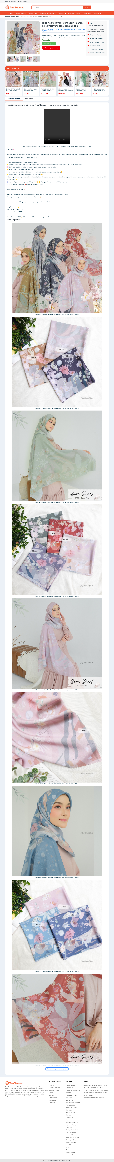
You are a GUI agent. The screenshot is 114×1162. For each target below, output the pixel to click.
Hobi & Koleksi (70, 1145)
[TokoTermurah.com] (14, 7)
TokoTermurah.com (54, 1160)
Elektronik (87, 13)
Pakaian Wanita (20, 13)
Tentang (19, 1)
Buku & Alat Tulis (71, 1142)
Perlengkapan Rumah (72, 1137)
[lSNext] (37, 37)
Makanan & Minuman (72, 1122)
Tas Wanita (69, 1110)
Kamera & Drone (71, 1135)
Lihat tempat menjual (51, 48)
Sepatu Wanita (70, 1112)
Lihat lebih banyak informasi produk (57, 1069)
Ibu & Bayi (69, 1127)
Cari (87, 7)
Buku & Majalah (70, 1152)
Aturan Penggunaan (54, 1087)
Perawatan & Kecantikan (47, 13)
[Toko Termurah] (14, 1083)
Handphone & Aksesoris (73, 1102)
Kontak (25, 1)
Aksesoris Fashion (74, 13)
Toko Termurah (66, 1160)
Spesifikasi (29, 98)
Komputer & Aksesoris (72, 1155)
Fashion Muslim (15, 16)
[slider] (10, 59)
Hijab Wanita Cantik (52, 29)
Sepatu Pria (98, 13)
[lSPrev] (9, 37)
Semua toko (52, 1100)
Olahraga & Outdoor (72, 1140)
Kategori (13, 1)
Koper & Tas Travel (71, 1107)
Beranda (7, 1)
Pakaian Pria (32, 13)
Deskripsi (14, 98)
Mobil (67, 1147)
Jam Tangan (69, 1117)
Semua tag (52, 1102)
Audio (67, 1120)
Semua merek (53, 1097)
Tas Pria (68, 1115)
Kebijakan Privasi (54, 1090)
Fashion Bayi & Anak (72, 1130)
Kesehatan (62, 13)
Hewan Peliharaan (71, 1125)
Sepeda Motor (70, 1150)
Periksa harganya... (49, 43)
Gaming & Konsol (71, 1132)
